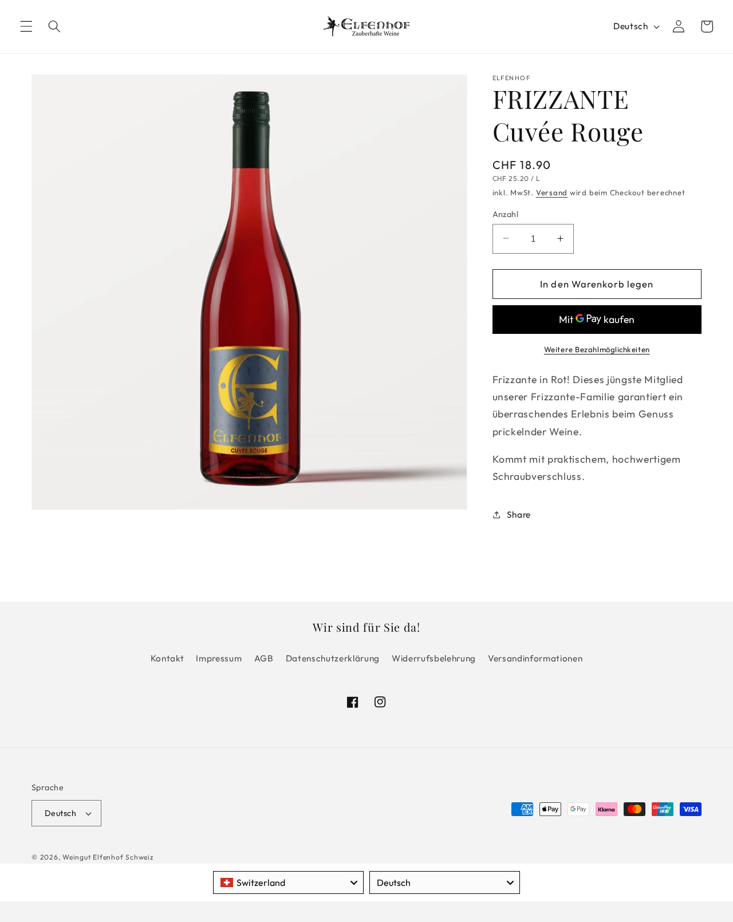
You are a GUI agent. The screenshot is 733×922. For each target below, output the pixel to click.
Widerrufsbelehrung (434, 658)
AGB (264, 658)
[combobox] (288, 882)
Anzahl (505, 213)
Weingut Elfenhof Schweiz (107, 857)
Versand (552, 191)
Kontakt (167, 658)
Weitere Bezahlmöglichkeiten (597, 348)
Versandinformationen (535, 658)
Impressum (219, 658)
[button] (26, 26)
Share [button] (519, 514)
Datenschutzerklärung (333, 658)
